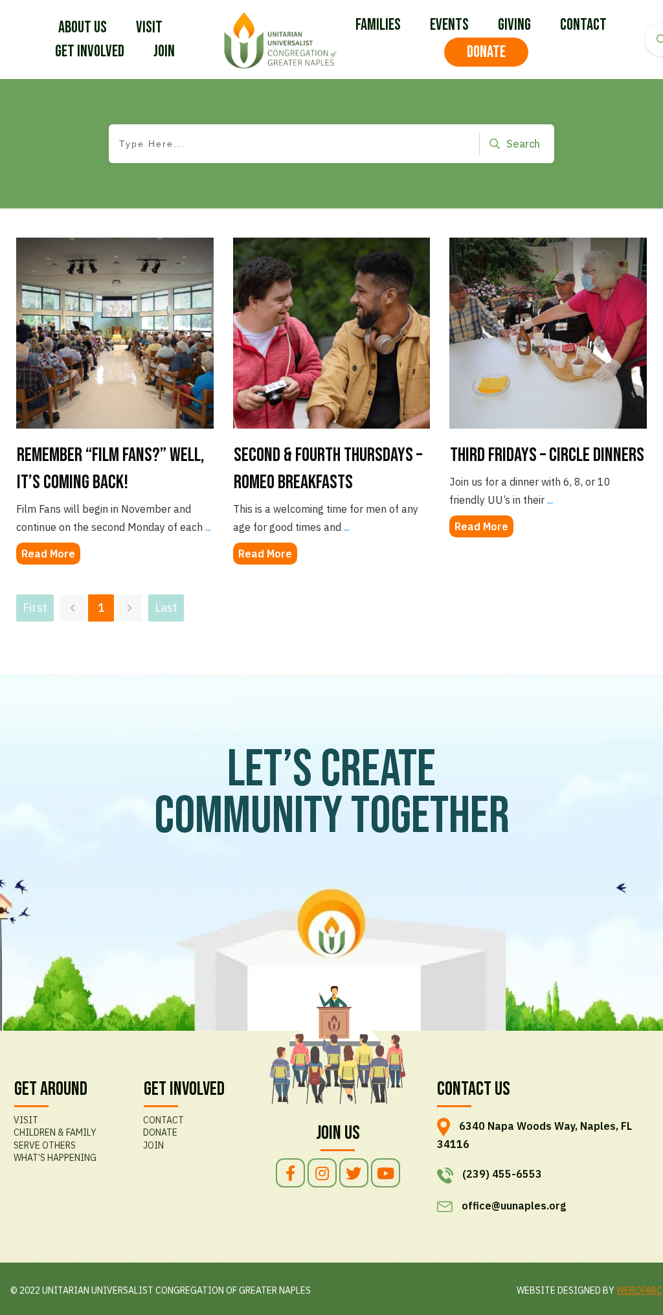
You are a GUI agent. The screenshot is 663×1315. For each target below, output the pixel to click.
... (347, 527)
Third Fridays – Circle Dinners (547, 455)
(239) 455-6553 (502, 1173)
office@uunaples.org (514, 1205)
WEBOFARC (639, 1290)
